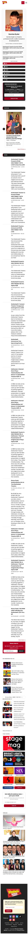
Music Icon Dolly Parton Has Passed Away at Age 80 (13, 827)
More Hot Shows (8, 787)
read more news (14, 61)
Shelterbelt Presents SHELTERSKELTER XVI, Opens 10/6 (17, 283)
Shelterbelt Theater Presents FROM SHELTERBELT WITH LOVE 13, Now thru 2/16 (13, 47)
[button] (22, 2)
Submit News (9, 924)
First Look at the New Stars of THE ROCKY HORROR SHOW (18, 709)
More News (21, 640)
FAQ (6, 79)
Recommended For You (8, 658)
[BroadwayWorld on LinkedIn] (17, 916)
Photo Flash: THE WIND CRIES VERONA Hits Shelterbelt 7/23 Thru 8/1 (13, 144)
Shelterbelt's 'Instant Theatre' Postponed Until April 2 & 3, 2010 (17, 306)
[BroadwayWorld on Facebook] (10, 916)
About (12, 923)
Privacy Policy (20, 930)
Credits (7, 73)
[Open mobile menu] (26, 2)
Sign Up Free (14, 98)
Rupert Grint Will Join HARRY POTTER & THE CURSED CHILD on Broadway (13, 842)
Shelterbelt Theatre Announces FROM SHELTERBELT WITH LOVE (13, 57)
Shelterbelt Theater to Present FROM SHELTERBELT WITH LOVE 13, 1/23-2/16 (13, 52)
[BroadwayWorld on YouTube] (13, 919)
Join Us (21, 923)
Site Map (20, 924)
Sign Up (21, 651)
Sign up (14, 805)
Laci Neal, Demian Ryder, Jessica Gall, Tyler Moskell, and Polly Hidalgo (14, 138)
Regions (15, 924)
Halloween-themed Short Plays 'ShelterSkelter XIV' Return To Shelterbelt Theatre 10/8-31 (18, 372)
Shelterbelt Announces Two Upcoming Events (16, 341)
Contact (17, 923)
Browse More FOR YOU (13, 697)
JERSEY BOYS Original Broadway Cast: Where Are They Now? (14, 856)
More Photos (21, 149)
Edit (6, 76)
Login (19, 2)
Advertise (7, 923)
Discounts (19, 787)
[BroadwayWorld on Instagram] (13, 916)
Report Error (14, 926)
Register (15, 2)
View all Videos (7, 730)
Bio (6, 63)
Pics (6, 66)
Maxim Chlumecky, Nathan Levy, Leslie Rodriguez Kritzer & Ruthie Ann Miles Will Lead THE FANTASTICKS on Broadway (14, 872)
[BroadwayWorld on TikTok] (20, 916)
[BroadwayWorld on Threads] (10, 919)
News (6, 70)
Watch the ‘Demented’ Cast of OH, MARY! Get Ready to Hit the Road (19, 703)
